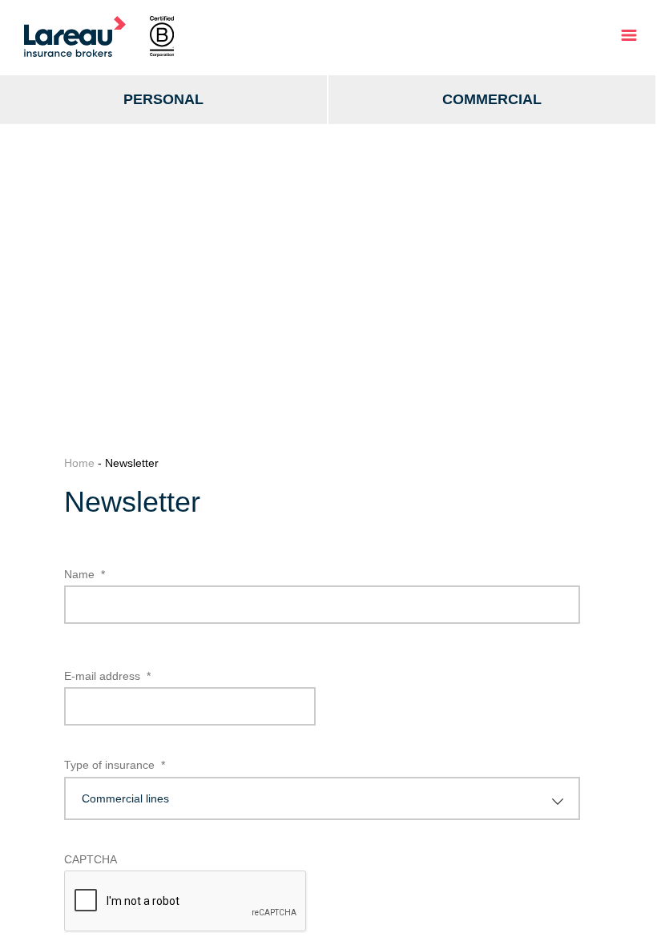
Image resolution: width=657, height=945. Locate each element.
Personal (163, 99)
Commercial (492, 99)
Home (79, 462)
